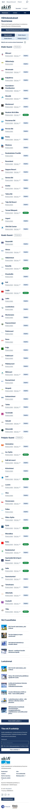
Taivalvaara (9, 585)
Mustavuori (9, 104)
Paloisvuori (9, 331)
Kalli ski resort (10, 460)
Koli (6, 282)
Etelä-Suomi (22, 35)
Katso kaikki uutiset (14, 721)
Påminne (8, 145)
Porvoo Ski (9, 129)
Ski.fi (3, 2)
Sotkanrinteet (10, 396)
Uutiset (15, 13)
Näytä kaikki (8, 35)
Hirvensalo (9, 69)
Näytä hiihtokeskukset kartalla (15, 30)
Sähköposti (4, 739)
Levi (6, 476)
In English (25, 8)
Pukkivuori (9, 356)
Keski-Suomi (8, 38)
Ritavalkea (9, 534)
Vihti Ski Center (11, 227)
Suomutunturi (10, 576)
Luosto (7, 485)
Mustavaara (9, 315)
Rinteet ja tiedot (9, 56)
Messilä (8, 96)
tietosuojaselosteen (14, 746)
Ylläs (7, 609)
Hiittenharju (9, 61)
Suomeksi (18, 8)
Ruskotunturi (10, 550)
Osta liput (16, 56)
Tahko (7, 405)
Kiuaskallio (9, 274)
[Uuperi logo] (2, 220)
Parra (7, 339)
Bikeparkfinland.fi (11, 2)
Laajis (7, 290)
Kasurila (8, 266)
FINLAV (20, 2)
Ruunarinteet (10, 380)
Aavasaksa (9, 444)
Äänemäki (9, 429)
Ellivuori (8, 53)
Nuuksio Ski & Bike (12, 112)
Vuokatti (8, 601)
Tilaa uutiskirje (14, 749)
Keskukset (5, 13)
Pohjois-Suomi (22, 38)
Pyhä (7, 525)
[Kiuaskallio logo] (2, 275)
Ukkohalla (9, 593)
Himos (7, 250)
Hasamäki (9, 241)
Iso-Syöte (8, 452)
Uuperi (7, 218)
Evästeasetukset (8, 799)
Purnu (7, 137)
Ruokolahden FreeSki (13, 153)
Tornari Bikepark (11, 210)
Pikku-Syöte (9, 517)
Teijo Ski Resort (11, 202)
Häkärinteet (9, 258)
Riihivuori (8, 372)
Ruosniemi (9, 161)
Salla (7, 568)
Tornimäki (9, 413)
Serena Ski (9, 178)
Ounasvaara (9, 501)
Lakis (7, 298)
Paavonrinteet (10, 323)
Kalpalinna (9, 78)
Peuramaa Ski (10, 120)
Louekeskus (9, 307)
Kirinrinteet (9, 468)
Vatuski (8, 421)
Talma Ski (8, 194)
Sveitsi (7, 186)
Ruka (7, 542)
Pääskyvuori (9, 364)
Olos (7, 493)
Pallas (7, 509)
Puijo (7, 347)
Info (25, 13)
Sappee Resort (10, 169)
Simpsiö (8, 388)
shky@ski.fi (8, 788)
